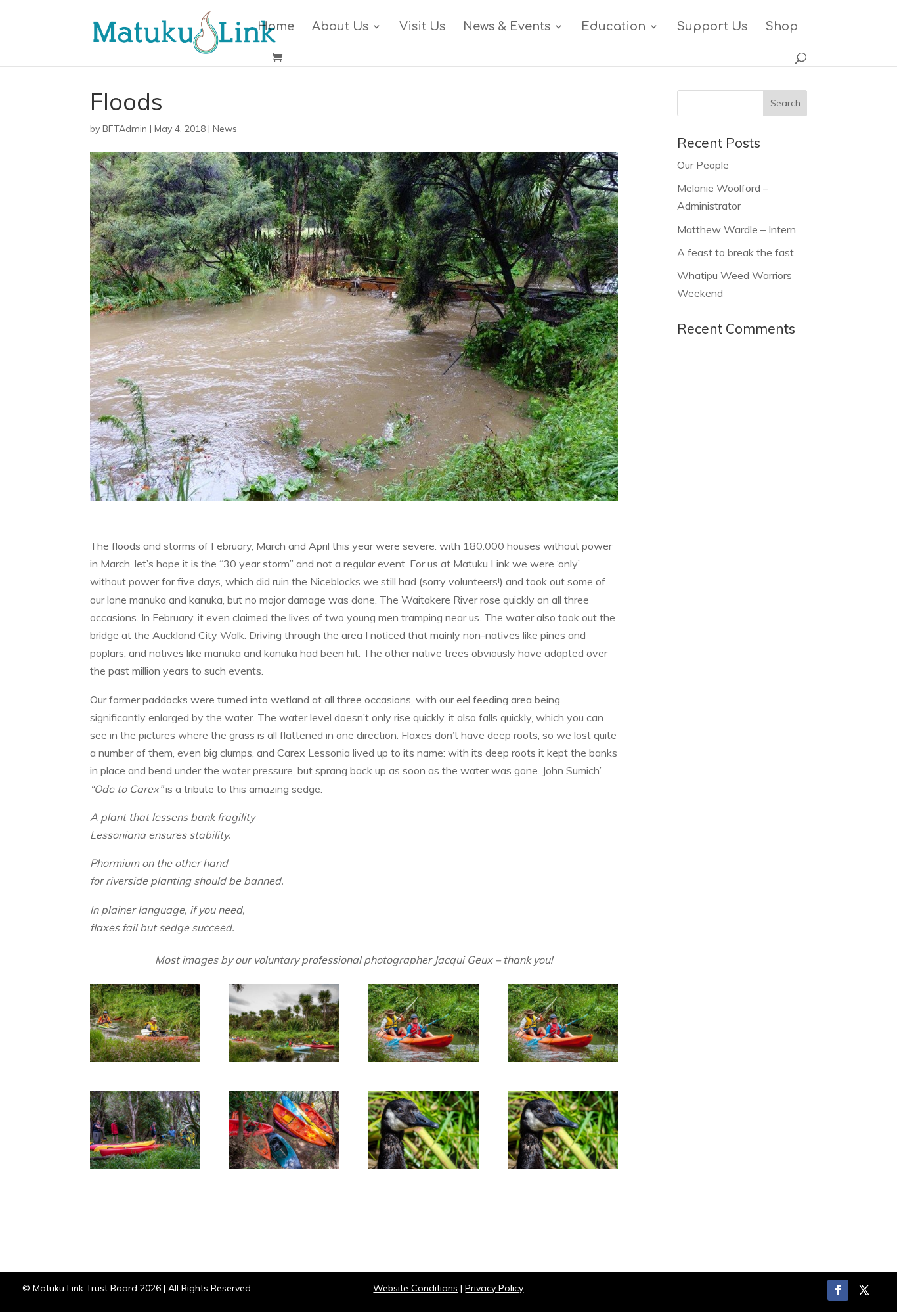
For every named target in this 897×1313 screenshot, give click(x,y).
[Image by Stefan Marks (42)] (423, 1062)
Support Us (711, 27)
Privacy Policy (494, 1288)
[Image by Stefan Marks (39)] (145, 1169)
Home (275, 27)
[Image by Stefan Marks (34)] (423, 1169)
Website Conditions (415, 1288)
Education (613, 27)
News (225, 129)
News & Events (506, 27)
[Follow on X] (864, 1290)
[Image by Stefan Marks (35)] (284, 1169)
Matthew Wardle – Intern (736, 229)
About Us (340, 27)
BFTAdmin (124, 129)
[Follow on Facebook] (837, 1290)
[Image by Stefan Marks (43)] (145, 1062)
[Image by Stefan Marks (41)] (284, 1062)
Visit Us (422, 27)
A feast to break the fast (735, 252)
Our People (703, 164)
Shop (781, 27)
